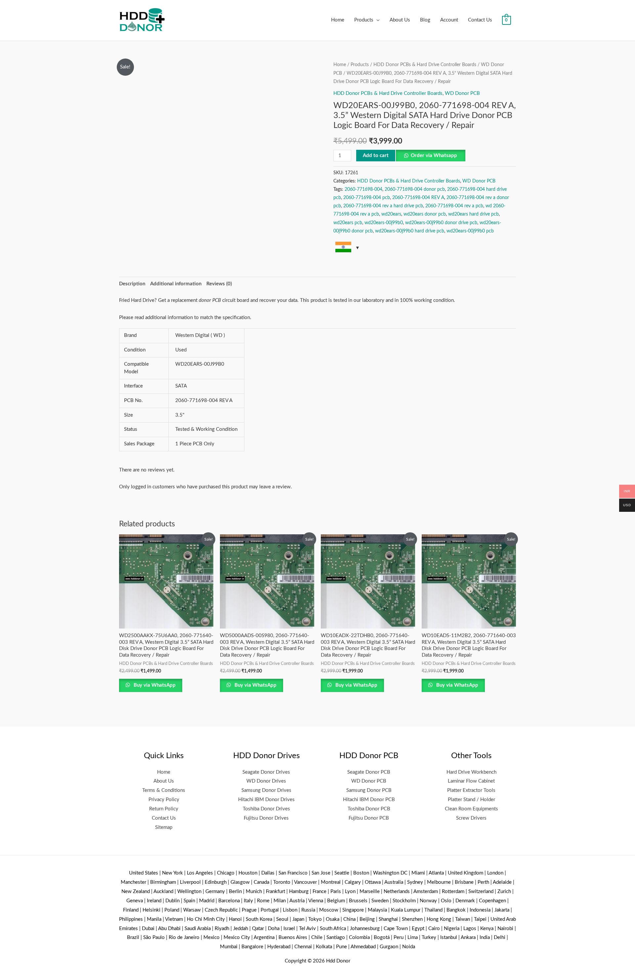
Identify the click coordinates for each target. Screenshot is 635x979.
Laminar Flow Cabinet (471, 781)
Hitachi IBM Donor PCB (369, 799)
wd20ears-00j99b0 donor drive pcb (441, 223)
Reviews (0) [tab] (219, 283)
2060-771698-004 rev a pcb (454, 206)
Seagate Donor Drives (266, 772)
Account (449, 20)
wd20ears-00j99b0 (383, 223)
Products (363, 20)
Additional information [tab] (175, 283)
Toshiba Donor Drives (266, 808)
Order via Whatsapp (434, 155)
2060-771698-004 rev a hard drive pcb (383, 206)
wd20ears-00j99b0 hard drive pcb (409, 231)
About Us (400, 20)
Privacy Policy (163, 799)
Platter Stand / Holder (471, 799)
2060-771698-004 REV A (418, 197)
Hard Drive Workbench (471, 772)
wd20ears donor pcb (424, 214)
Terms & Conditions (163, 790)
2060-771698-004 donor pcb (415, 189)
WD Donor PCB (462, 93)
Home (337, 20)
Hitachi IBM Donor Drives (266, 799)
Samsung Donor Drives (266, 790)
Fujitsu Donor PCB (369, 818)
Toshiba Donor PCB (369, 808)
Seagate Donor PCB (368, 772)
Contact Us (480, 20)
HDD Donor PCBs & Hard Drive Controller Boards (424, 64)
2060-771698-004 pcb (366, 197)
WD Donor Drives (266, 781)
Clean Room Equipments (471, 808)
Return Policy (163, 808)
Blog (425, 20)
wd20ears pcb (347, 223)
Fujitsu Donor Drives (266, 818)
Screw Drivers (471, 818)
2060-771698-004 (363, 189)
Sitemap (163, 827)
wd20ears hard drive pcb (473, 214)
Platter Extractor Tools (471, 790)
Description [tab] (132, 283)
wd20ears (391, 214)
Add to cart (376, 155)
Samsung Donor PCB (369, 790)
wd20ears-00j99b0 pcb (470, 231)
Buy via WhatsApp (154, 685)
